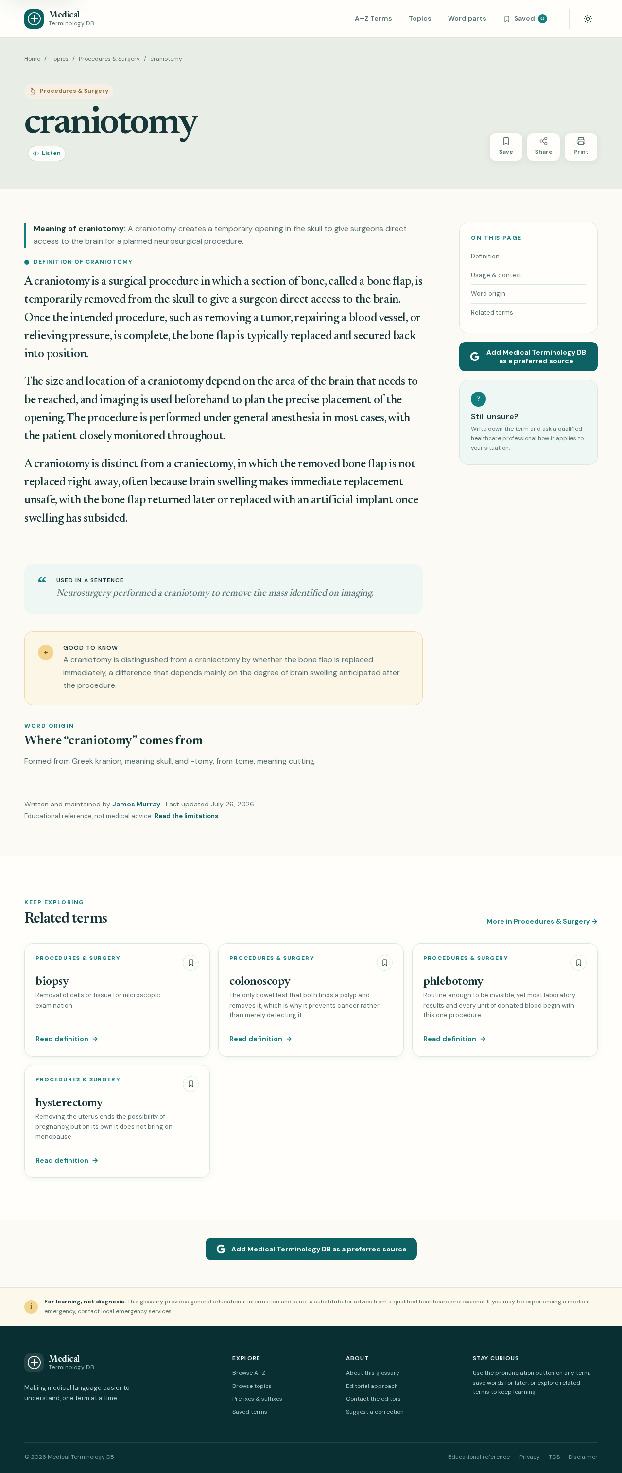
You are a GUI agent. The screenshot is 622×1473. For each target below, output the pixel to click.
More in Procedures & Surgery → (542, 921)
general (252, 418)
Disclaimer (583, 1457)
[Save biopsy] (191, 963)
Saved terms (249, 1412)
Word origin (488, 294)
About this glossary (372, 1373)
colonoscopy (260, 982)
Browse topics (252, 1386)
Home (32, 59)
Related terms (492, 312)
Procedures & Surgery (109, 59)
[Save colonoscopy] (385, 963)
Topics (420, 18)
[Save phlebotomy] (578, 963)
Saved (529, 18)
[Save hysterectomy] (191, 1084)
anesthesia (295, 418)
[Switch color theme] (588, 19)
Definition (485, 256)
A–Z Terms (373, 18)
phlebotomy (453, 982)
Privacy (529, 1457)
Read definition (66, 1038)
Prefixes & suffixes (257, 1399)
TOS (554, 1457)
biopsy (52, 982)
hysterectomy (69, 1103)
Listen (51, 153)
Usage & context (496, 275)
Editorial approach (372, 1386)
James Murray (136, 804)
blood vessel (377, 318)
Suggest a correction (375, 1412)
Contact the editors (373, 1399)
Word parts (467, 18)
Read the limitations (186, 816)
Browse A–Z (248, 1373)
